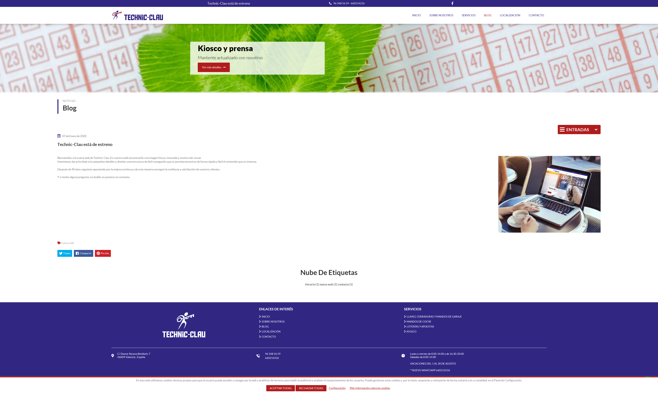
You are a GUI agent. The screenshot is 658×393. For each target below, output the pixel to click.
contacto (345, 284)
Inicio (416, 15)
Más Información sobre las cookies (370, 388)
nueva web (67, 242)
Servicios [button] (469, 15)
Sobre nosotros (441, 15)
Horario (312, 284)
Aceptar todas (280, 388)
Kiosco (411, 331)
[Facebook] (452, 3)
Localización (510, 15)
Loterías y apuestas (420, 326)
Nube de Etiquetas (328, 272)
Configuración (337, 388)
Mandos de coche (419, 321)
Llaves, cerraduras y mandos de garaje (434, 316)
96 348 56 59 (341, 3)
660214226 (358, 3)
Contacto (536, 15)
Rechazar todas (311, 388)
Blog (487, 15)
